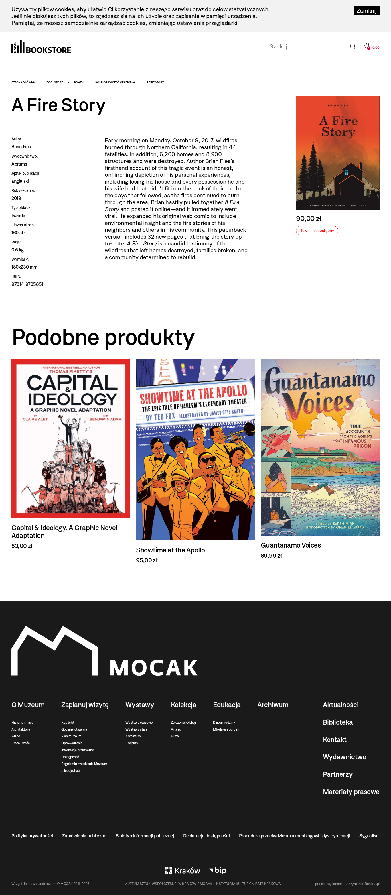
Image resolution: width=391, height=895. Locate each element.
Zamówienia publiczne (84, 836)
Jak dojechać (70, 771)
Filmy (175, 736)
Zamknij (367, 10)
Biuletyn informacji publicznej (145, 836)
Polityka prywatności (32, 836)
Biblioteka (338, 722)
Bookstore (54, 82)
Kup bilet (67, 723)
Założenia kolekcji (183, 723)
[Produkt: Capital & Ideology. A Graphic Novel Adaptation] (70, 454)
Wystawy (139, 705)
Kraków (182, 870)
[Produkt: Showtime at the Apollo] (195, 461)
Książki (79, 82)
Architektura (20, 729)
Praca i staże (20, 743)
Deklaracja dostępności (206, 836)
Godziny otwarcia (74, 729)
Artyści (176, 729)
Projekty (131, 743)
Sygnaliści (369, 836)
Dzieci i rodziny (224, 723)
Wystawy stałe (136, 729)
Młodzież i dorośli (226, 729)
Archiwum (133, 736)
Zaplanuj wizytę (85, 705)
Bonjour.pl (372, 884)
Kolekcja (183, 705)
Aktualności (341, 705)
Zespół (16, 736)
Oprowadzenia (71, 743)
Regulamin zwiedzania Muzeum (84, 764)
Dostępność (70, 757)
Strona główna (23, 82)
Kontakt (335, 740)
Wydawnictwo (344, 757)
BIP (217, 870)
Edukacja (227, 705)
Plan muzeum (71, 736)
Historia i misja (22, 723)
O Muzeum (28, 705)
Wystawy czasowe (138, 723)
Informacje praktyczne (77, 750)
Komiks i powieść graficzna (115, 82)
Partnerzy (338, 774)
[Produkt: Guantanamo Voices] (320, 459)
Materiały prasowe (351, 792)
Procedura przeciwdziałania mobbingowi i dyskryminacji (294, 836)
